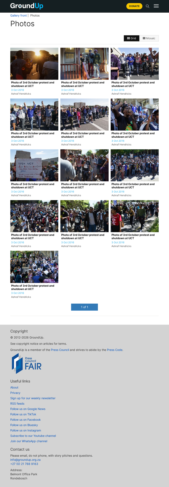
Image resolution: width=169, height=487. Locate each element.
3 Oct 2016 (17, 90)
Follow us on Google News (27, 409)
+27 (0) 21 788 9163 (24, 464)
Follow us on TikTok (23, 414)
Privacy (15, 392)
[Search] (147, 6)
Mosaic (150, 38)
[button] (156, 6)
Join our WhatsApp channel (28, 441)
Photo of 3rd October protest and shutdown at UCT (32, 84)
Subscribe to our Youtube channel (33, 435)
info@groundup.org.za (25, 459)
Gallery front (18, 15)
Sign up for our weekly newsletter (32, 398)
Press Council (60, 350)
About (14, 387)
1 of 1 (84, 307)
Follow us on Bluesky (24, 425)
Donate (134, 6)
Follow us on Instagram (25, 430)
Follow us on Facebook (25, 419)
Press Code (114, 350)
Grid (133, 38)
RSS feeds (17, 403)
